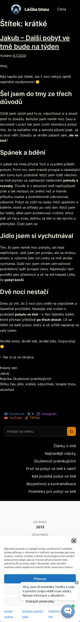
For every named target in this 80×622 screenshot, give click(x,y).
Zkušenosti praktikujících (32, 379)
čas (12, 384)
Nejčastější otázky (63, 452)
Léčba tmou (37, 9)
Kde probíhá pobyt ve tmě (58, 474)
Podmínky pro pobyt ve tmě (57, 488)
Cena (61, 9)
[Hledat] (71, 431)
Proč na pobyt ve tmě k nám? (56, 467)
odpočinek (45, 384)
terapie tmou (65, 384)
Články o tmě (67, 445)
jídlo (20, 384)
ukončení (7, 390)
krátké (30, 384)
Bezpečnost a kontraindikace (56, 481)
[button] (74, 541)
